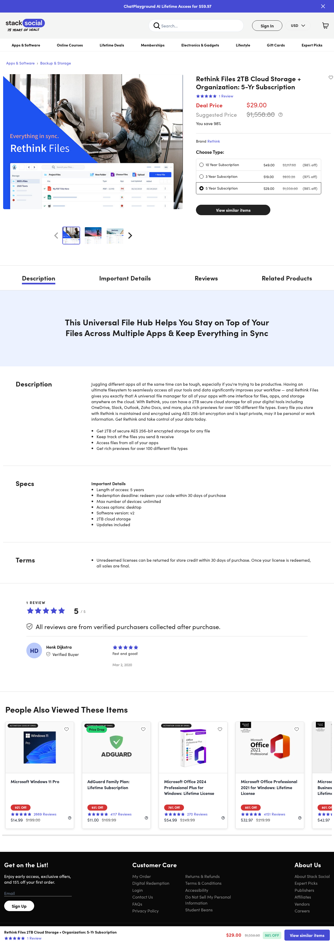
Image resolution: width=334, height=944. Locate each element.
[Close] (323, 6)
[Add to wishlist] (331, 77)
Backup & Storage (55, 63)
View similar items (233, 210)
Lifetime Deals (112, 45)
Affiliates (303, 897)
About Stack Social (312, 876)
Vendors (302, 904)
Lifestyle (243, 45)
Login (137, 890)
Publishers (304, 890)
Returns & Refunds (202, 876)
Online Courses (70, 45)
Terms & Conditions (203, 883)
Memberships (153, 45)
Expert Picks (312, 45)
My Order (141, 876)
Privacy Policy (145, 910)
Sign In (267, 25)
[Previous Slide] (56, 235)
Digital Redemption (150, 883)
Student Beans (199, 909)
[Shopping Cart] (325, 25)
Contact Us (142, 897)
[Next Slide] (130, 235)
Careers (302, 910)
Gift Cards (276, 45)
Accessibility (196, 890)
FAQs (137, 904)
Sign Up (19, 906)
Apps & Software (26, 45)
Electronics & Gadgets (200, 45)
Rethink (213, 141)
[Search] (157, 25)
